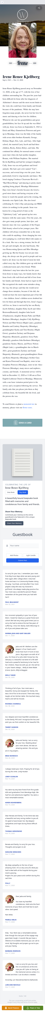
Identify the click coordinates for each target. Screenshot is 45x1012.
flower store (27, 407)
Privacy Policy (16, 1002)
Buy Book (22, 492)
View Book (10, 492)
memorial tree (29, 404)
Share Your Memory (14, 523)
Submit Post (22, 560)
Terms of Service (28, 1002)
